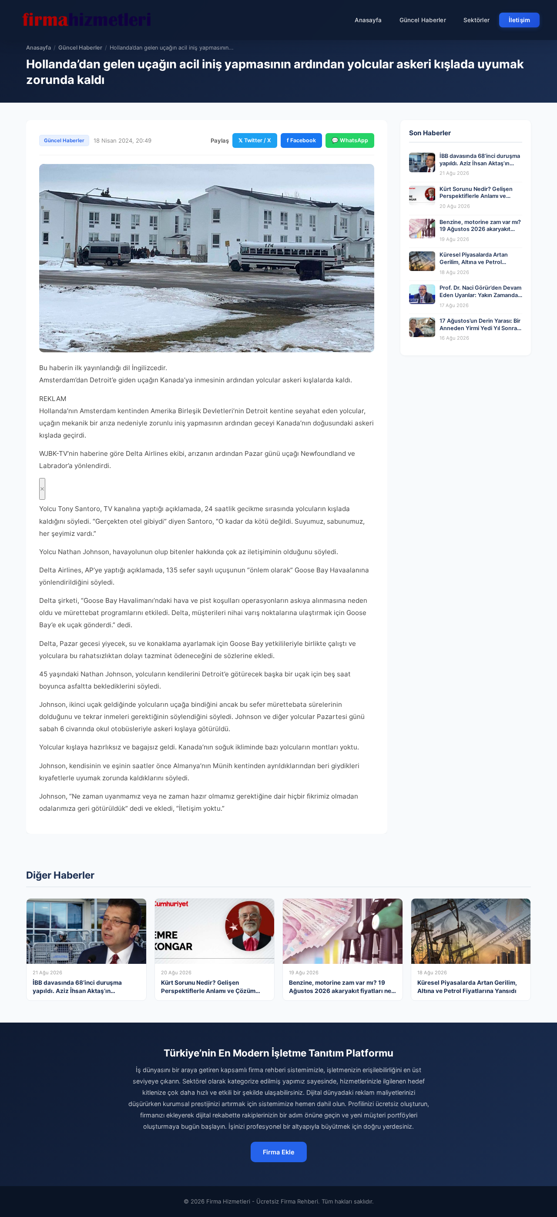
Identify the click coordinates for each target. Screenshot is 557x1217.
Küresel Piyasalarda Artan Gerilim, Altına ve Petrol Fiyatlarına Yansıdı (474, 261)
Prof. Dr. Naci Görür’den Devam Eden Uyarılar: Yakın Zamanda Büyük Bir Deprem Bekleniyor (480, 294)
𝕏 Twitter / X (254, 140)
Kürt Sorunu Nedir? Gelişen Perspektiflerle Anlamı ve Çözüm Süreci (476, 196)
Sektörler (476, 20)
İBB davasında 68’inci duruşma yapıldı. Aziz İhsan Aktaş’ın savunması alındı (480, 163)
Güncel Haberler (422, 20)
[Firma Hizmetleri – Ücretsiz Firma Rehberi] (86, 20)
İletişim (519, 20)
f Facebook (301, 140)
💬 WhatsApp (350, 140)
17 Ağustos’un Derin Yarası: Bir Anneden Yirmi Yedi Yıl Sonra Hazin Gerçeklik (480, 328)
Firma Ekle (279, 1152)
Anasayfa (368, 20)
